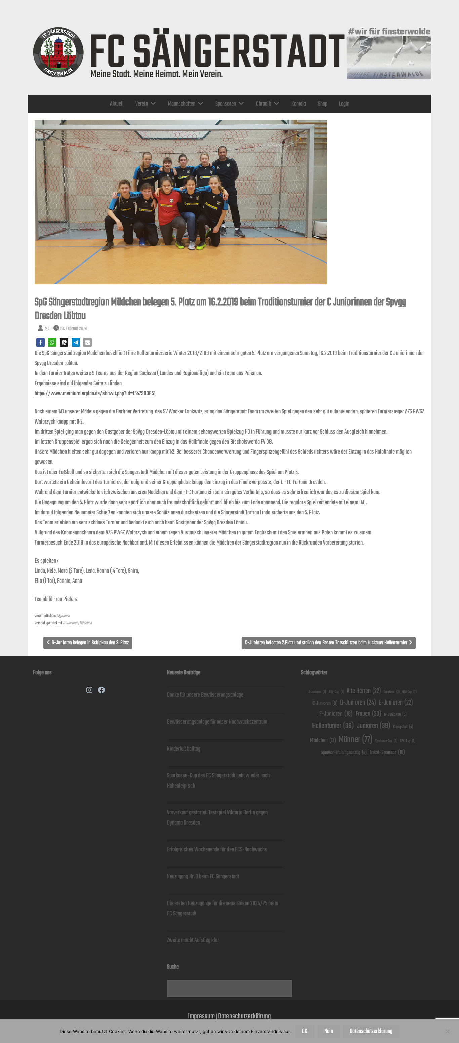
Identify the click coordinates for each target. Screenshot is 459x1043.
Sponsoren (225, 104)
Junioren (373, 726)
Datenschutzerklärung (244, 1016)
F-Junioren (336, 713)
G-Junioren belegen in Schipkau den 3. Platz (90, 643)
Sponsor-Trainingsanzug (344, 752)
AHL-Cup (336, 692)
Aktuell (117, 104)
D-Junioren (70, 623)
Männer (356, 740)
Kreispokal (403, 727)
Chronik (263, 104)
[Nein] (447, 1031)
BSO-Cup (409, 692)
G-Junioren (395, 714)
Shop (322, 104)
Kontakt (298, 104)
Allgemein (63, 615)
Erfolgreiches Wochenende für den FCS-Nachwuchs (217, 849)
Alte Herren (364, 691)
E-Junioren (396, 703)
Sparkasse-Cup (386, 741)
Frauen (368, 713)
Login (344, 104)
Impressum (201, 1016)
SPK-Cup (407, 741)
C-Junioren (324, 703)
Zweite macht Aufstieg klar (193, 940)
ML (47, 328)
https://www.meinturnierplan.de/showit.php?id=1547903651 (95, 393)
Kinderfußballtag (183, 749)
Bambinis (392, 692)
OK (304, 1031)
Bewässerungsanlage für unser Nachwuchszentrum (217, 722)
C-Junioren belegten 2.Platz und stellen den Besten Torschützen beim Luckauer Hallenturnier (326, 643)
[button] (40, 342)
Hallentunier (333, 726)
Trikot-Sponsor (387, 752)
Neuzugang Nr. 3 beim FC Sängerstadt (203, 876)
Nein (328, 1031)
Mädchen (85, 623)
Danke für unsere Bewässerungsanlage (205, 695)
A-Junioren (317, 692)
